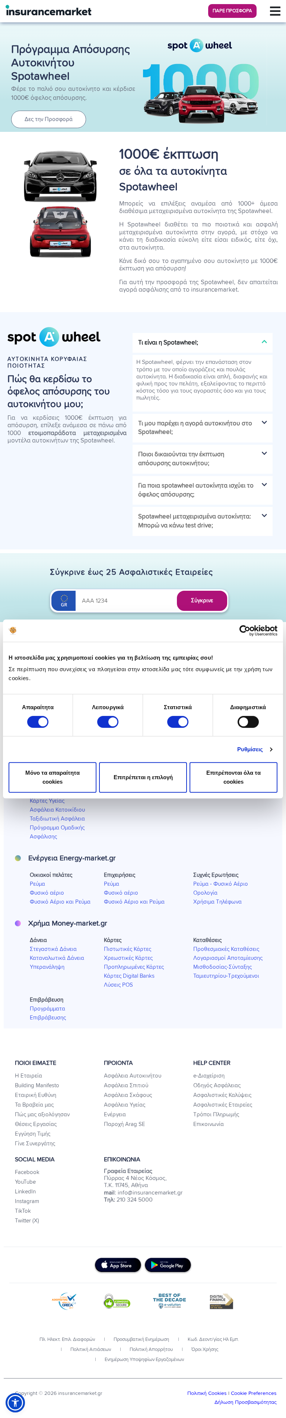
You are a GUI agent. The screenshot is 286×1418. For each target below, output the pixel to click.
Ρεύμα (37, 884)
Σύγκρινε (202, 600)
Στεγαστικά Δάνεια (53, 949)
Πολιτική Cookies (207, 1393)
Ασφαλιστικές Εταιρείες (222, 1105)
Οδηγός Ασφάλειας (217, 1085)
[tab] (203, 343)
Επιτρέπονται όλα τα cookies (233, 777)
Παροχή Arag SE (124, 1124)
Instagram (27, 1201)
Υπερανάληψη (47, 967)
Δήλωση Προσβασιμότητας (245, 1402)
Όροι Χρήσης (204, 1349)
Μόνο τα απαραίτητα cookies (52, 777)
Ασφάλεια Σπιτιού (126, 1085)
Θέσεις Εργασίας (36, 1124)
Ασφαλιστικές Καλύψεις (222, 1095)
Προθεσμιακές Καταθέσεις (226, 949)
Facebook (27, 1172)
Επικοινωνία (208, 1124)
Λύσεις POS (118, 985)
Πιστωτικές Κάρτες (127, 949)
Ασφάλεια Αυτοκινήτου (132, 1076)
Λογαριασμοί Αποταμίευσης (228, 958)
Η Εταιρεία (28, 1076)
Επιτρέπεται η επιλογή (143, 777)
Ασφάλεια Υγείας (124, 1105)
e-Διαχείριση (209, 1076)
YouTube (25, 1182)
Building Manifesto (37, 1085)
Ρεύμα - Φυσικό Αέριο (220, 884)
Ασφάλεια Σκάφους (128, 1095)
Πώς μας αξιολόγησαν (42, 1114)
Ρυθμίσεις (250, 749)
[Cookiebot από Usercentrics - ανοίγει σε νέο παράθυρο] (244, 630)
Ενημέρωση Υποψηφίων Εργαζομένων (144, 1359)
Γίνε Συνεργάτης (35, 1143)
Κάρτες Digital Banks (129, 976)
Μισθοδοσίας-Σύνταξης (222, 967)
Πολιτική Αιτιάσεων (90, 1349)
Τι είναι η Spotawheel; (168, 343)
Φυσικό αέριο (47, 893)
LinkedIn (25, 1192)
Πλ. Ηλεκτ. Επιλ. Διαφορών (67, 1339)
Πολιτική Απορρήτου (150, 1349)
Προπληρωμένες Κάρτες (134, 967)
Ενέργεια (115, 1114)
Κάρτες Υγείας (47, 801)
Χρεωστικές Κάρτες (128, 958)
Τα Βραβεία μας (34, 1105)
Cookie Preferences (254, 1393)
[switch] (107, 722)
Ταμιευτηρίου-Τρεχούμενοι (226, 976)
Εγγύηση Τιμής (32, 1134)
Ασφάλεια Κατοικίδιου (57, 810)
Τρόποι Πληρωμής (216, 1114)
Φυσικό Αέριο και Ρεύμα (60, 902)
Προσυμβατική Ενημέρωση (140, 1339)
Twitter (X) (27, 1221)
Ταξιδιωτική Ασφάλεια (57, 819)
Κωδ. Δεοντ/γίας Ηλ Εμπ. (213, 1339)
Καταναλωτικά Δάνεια (57, 958)
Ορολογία (205, 893)
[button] (232, 11)
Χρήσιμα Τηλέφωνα (217, 902)
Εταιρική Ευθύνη (35, 1095)
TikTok (23, 1211)
